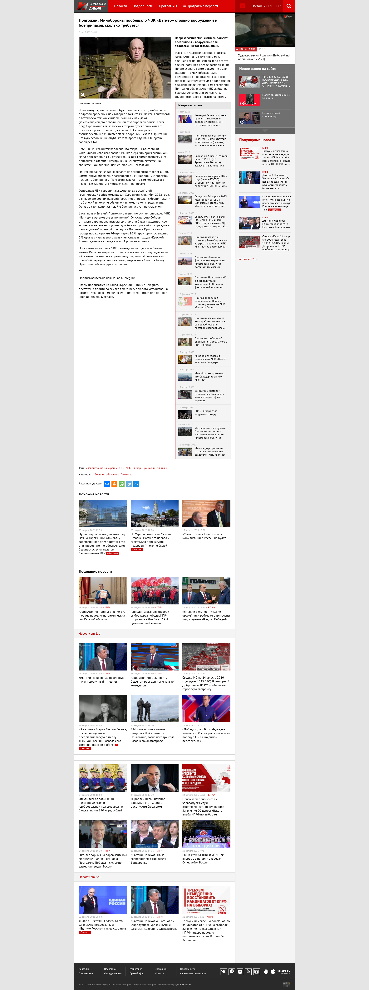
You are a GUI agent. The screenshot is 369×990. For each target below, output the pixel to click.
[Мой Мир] (136, 484)
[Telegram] (129, 484)
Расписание (136, 969)
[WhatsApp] (122, 484)
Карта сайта (185, 984)
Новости (120, 6)
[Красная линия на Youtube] (248, 971)
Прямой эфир (137, 973)
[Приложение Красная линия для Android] (266, 972)
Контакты (84, 969)
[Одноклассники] (114, 484)
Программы (168, 6)
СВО (121, 468)
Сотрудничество (112, 973)
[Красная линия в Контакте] (223, 971)
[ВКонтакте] (107, 484)
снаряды (161, 468)
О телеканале (86, 973)
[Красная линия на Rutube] (256, 971)
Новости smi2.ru (90, 633)
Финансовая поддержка (193, 973)
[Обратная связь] (242, 6)
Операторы (110, 969)
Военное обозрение (107, 474)
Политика (126, 474)
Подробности (143, 6)
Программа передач (202, 6)
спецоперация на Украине (102, 468)
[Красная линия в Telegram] (232, 971)
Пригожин (148, 468)
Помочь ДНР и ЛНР (266, 6)
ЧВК (128, 468)
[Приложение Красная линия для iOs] (273, 972)
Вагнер (136, 468)
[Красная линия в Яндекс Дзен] (240, 971)
